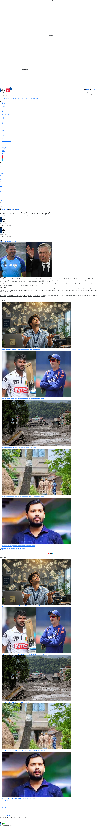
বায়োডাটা (3, 127)
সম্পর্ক (7, 108)
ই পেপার (3, 132)
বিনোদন (22, 98)
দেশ (8, 98)
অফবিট (3, 117)
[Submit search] (91, 95)
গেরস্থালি (18, 108)
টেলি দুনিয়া (11, 125)
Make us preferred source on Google (8, 241)
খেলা (19, 98)
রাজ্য (6, 98)
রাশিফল (34, 98)
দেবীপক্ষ (3, 146)
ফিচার (2, 144)
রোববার (3, 143)
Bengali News (3, 548)
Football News (9, 548)
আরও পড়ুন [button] (1, 554)
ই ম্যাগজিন (3, 134)
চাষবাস (3, 130)
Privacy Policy (5, 812)
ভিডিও (3, 138)
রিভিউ (6, 125)
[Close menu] (0, 162)
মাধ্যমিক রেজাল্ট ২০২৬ (5, 147)
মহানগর (4, 98)
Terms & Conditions (6, 815)
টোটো (15, 108)
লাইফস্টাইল (27, 98)
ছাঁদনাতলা (3, 151)
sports (3, 802)
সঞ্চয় (37, 98)
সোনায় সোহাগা (4, 150)
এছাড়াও (1, 206)
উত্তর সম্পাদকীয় (8, 141)
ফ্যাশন (9, 108)
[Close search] (84, 91)
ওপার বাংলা (3, 120)
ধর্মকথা (3, 118)
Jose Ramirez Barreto (17, 548)
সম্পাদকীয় (3, 139)
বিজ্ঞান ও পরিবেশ (4, 129)
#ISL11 (3, 103)
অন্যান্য (7, 114)
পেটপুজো (12, 108)
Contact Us (4, 810)
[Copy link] (1, 227)
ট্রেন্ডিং (3, 135)
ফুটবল (5, 114)
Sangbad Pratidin (5, 800)
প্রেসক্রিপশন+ (15, 98)
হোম (2, 102)
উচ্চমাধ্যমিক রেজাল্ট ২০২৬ (5, 149)
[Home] (6, 89)
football (3, 803)
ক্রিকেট (3, 114)
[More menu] (98, 98)
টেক (14, 108)
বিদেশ (11, 98)
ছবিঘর (31, 98)
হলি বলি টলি (3, 125)
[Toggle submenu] (0, 181)
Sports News (24, 548)
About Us (4, 807)
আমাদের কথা (4, 141)
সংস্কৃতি (8, 125)
